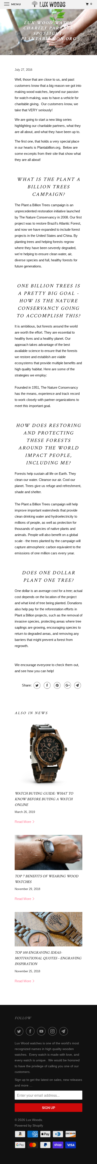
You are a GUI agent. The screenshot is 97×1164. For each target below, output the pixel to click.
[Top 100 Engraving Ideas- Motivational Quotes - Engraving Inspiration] (48, 929)
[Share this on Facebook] (47, 685)
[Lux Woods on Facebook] (31, 1031)
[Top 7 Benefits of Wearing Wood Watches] (48, 852)
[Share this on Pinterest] (57, 685)
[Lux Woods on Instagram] (53, 1031)
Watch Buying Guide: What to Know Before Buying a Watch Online (44, 799)
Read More (23, 822)
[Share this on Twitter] (36, 685)
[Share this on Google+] (67, 685)
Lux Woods (34, 1120)
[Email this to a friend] (77, 685)
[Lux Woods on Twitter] (20, 1031)
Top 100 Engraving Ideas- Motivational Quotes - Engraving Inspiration (48, 958)
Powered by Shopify (29, 1125)
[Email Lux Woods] (64, 1031)
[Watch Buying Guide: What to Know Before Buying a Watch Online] (48, 753)
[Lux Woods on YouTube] (42, 1031)
